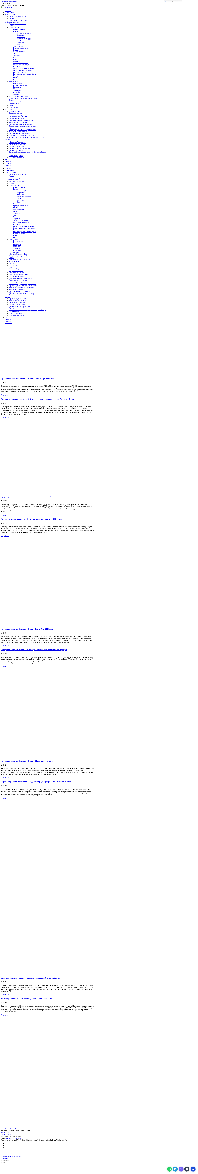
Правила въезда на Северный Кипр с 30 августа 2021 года (27, 761)
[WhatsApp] (169, 1169)
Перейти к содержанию (9, 2)
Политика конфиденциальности (12, 1156)
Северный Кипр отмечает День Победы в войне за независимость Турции (34, 650)
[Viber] (181, 1169)
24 (7, 1129)
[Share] (4, 1160)
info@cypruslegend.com (14, 1138)
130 (14, 1129)
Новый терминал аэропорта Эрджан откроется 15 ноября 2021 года (31, 519)
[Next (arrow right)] (4, 1162)
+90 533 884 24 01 (7, 1132)
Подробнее (5, 395)
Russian (171, 1)
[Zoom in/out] (8, 1160)
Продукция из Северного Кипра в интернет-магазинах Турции (29, 497)
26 (11, 1129)
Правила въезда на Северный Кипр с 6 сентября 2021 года (27, 629)
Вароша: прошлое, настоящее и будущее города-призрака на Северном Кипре (36, 782)
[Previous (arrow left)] (1, 1162)
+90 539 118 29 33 (7, 1134)
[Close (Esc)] (1, 1160)
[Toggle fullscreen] (6, 1160)
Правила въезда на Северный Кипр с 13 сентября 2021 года (27, 378)
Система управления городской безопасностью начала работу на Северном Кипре (38, 399)
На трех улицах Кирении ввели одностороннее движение (26, 998)
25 (9, 1129)
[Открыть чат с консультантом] (193, 1169)
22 (4, 1129)
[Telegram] (175, 1169)
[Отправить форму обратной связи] (186, 1169)
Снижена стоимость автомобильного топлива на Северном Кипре (30, 978)
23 (6, 1129)
